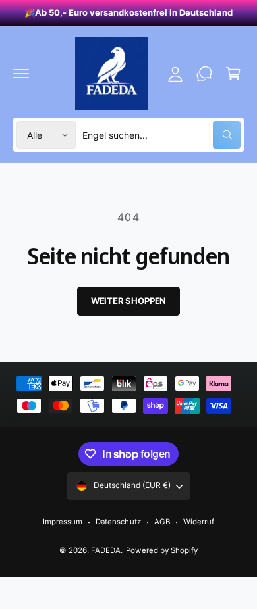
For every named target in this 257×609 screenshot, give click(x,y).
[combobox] (161, 135)
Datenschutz (118, 521)
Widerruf (198, 521)
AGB (162, 521)
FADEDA (106, 550)
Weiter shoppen (128, 300)
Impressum (62, 521)
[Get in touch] (204, 73)
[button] (21, 73)
